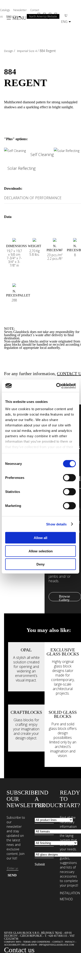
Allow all (40, 538)
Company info (12, 942)
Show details (56, 524)
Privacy (70, 942)
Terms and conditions (36, 942)
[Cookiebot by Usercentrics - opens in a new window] (57, 386)
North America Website (43, 16)
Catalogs (5, 10)
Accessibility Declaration (20, 945)
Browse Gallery (64, 597)
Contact (57, 942)
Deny (40, 564)
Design (8, 51)
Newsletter (20, 10)
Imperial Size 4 (27, 51)
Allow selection (41, 551)
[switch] (69, 477)
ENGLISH (11, 16)
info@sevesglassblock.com (56, 945)
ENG (64, 21)
